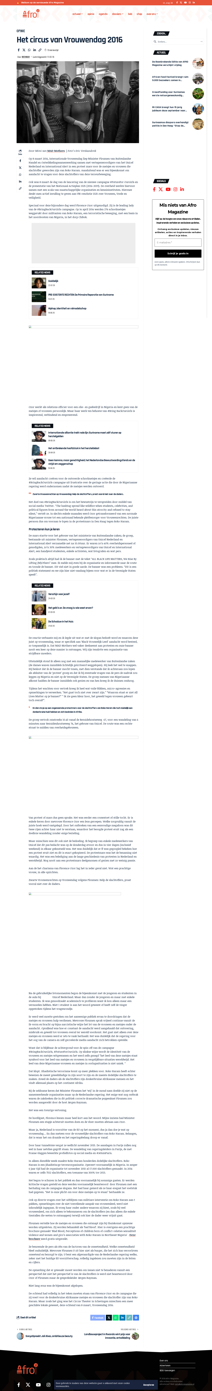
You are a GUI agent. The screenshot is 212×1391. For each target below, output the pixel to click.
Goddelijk (53, 281)
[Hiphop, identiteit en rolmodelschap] (39, 310)
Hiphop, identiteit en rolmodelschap (67, 308)
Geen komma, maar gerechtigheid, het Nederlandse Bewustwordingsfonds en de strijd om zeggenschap (91, 462)
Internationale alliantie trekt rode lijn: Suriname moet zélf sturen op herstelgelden (84, 434)
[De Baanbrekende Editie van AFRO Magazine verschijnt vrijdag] (198, 63)
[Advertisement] (83, 243)
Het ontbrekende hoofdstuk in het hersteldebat (73, 448)
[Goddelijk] (39, 283)
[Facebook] (177, 2)
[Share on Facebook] (19, 50)
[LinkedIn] (193, 2)
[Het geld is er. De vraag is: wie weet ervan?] (39, 609)
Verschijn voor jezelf (59, 594)
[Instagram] (189, 2)
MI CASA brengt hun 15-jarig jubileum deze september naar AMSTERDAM (168, 111)
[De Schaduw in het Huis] (39, 623)
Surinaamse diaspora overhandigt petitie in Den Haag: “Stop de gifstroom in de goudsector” (170, 126)
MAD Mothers (56, 151)
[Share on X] (24, 50)
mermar (26, 56)
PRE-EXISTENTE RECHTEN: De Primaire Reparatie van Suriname (81, 295)
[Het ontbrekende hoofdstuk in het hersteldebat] (39, 450)
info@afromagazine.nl (184, 1384)
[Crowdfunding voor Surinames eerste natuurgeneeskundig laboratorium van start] (198, 94)
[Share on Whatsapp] (29, 50)
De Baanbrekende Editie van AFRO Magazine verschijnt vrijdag (170, 63)
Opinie (21, 30)
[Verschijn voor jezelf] (39, 596)
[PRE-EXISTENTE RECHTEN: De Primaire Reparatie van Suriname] (39, 296)
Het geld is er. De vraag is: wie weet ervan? (70, 608)
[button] (148, 1385)
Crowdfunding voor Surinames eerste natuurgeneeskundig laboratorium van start (168, 95)
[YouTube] (185, 2)
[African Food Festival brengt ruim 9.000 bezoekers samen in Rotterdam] (198, 78)
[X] (181, 2)
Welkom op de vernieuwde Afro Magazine (42, 2)
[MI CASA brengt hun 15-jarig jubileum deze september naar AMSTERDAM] (198, 109)
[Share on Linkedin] (35, 50)
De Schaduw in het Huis (60, 621)
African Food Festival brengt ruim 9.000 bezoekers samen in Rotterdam (170, 80)
